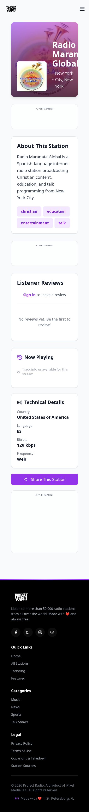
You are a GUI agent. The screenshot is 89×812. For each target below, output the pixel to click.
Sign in (29, 294)
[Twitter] (28, 632)
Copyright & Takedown (29, 758)
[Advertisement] (44, 118)
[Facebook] (15, 632)
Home (16, 656)
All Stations (20, 663)
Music (15, 699)
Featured (18, 678)
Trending (18, 671)
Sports (16, 714)
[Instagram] (40, 632)
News (15, 707)
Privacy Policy (21, 743)
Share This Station (48, 479)
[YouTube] (52, 632)
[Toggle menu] (82, 9)
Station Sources (23, 765)
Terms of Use (21, 751)
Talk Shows (19, 722)
